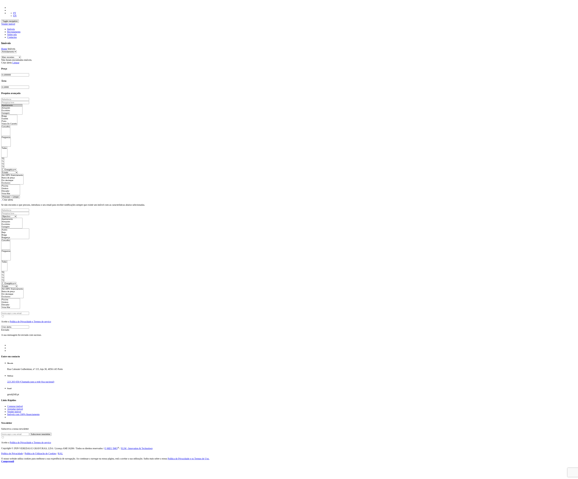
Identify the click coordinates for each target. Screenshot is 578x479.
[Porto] (9, 121)
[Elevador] (10, 191)
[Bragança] (15, 237)
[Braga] (9, 116)
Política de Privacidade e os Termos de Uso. (188, 458)
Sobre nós (12, 34)
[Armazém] (11, 108)
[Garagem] (11, 113)
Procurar (6, 197)
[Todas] (4, 148)
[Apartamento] (11, 105)
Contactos (12, 37)
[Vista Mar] (10, 193)
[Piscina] (10, 186)
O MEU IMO (111, 448)
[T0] (2, 159)
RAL (60, 453)
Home (4, 49)
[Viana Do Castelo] (9, 124)
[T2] (2, 164)
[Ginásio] (10, 188)
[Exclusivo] (12, 183)
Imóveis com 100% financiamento (23, 414)
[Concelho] (5, 127)
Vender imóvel (8, 24)
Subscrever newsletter (40, 434)
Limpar (15, 62)
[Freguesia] (6, 137)
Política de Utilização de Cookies (40, 453)
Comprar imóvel (15, 406)
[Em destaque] (12, 180)
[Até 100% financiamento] (12, 175)
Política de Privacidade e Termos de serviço (30, 321)
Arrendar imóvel (15, 409)
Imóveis (11, 29)
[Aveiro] (15, 230)
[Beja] (15, 232)
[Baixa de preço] (12, 178)
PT (14, 13)
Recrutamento (13, 32)
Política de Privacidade (12, 453)
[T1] (2, 161)
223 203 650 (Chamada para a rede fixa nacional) (30, 381)
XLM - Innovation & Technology (137, 448)
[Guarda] (9, 118)
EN (15, 15)
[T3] (2, 166)
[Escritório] (11, 110)
